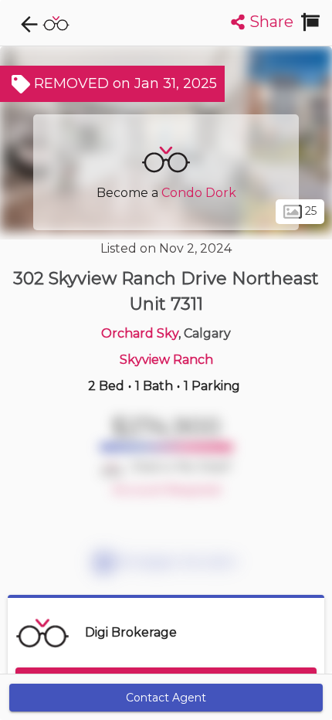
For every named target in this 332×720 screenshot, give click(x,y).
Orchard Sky (139, 333)
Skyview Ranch (166, 359)
